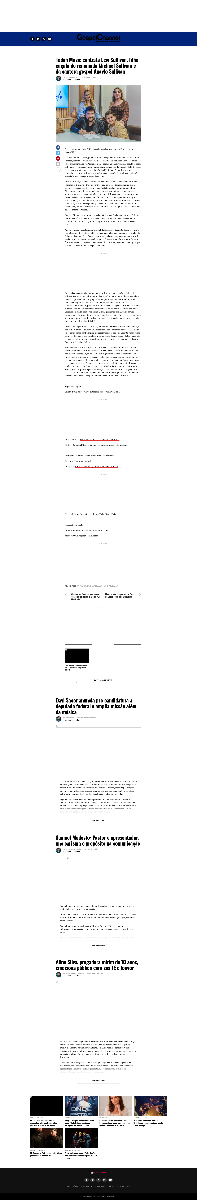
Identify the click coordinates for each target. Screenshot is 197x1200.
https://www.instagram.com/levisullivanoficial (99, 391)
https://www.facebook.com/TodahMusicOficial (95, 514)
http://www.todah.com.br (80, 461)
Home (67, 48)
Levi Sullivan (98, 586)
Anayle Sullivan (84, 586)
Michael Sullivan (112, 586)
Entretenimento (86, 48)
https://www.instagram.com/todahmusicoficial (96, 466)
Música (74, 48)
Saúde (130, 48)
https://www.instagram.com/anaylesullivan (99, 439)
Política (111, 48)
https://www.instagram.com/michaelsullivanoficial (104, 445)
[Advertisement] (98, 16)
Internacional (100, 48)
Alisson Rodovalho (72, 79)
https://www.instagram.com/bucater (81, 535)
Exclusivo (121, 48)
